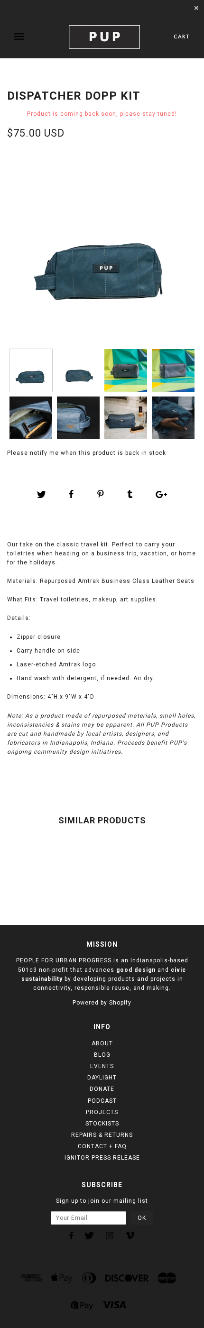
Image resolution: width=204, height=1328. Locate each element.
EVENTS (102, 1066)
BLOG (102, 1054)
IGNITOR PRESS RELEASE (102, 1157)
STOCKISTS (102, 1123)
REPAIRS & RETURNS (102, 1135)
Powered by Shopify (102, 1002)
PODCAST (102, 1100)
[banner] (104, 37)
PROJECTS (102, 1112)
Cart (182, 37)
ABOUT (102, 1043)
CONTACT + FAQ (102, 1146)
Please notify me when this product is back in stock (86, 453)
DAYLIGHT (102, 1077)
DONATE (102, 1089)
